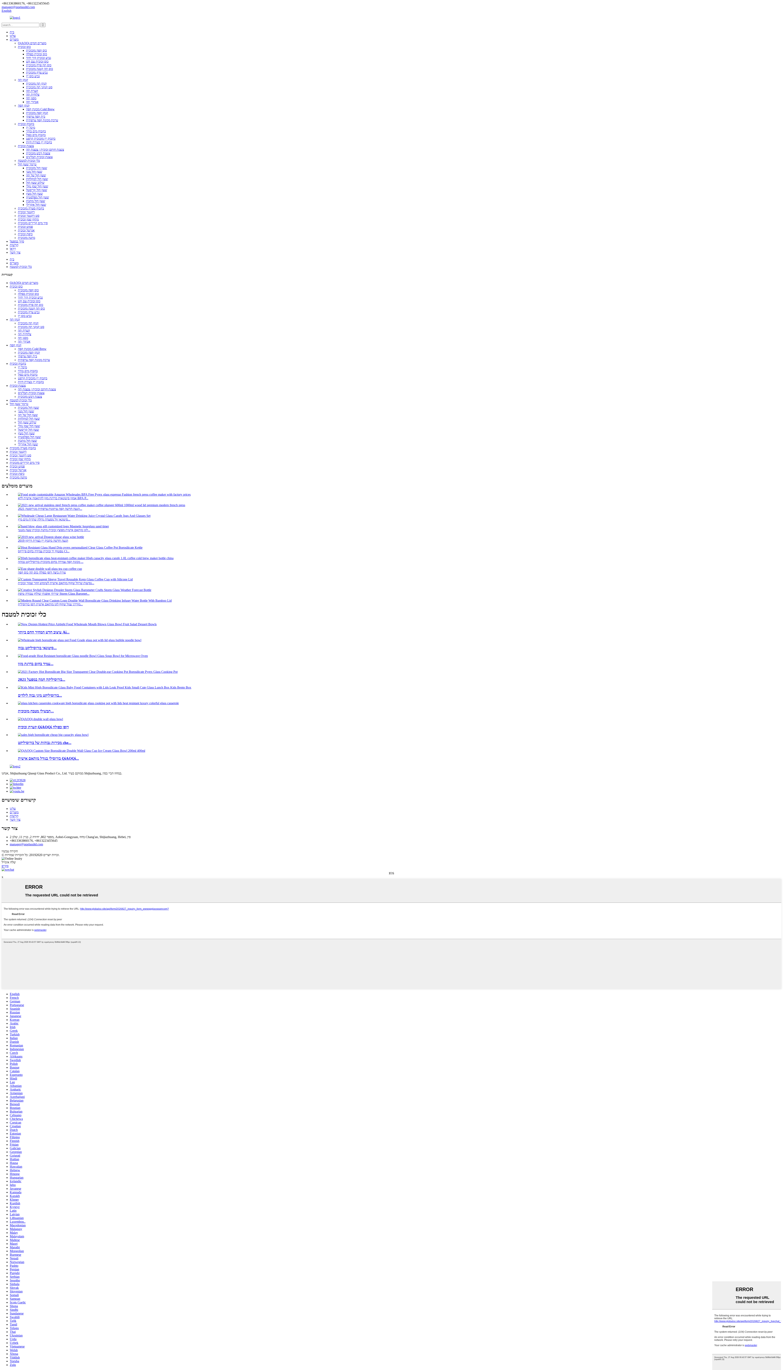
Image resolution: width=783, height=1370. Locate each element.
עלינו (13, 36)
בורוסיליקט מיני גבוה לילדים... (40, 695)
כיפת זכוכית (25, 234)
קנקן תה (23, 80)
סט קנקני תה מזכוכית (39, 87)
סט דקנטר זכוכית (28, 215)
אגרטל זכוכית (26, 230)
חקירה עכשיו (10, 851)
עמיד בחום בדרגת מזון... (35, 664)
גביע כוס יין (33, 76)
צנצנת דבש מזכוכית (38, 153)
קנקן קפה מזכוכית (37, 113)
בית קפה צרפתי (35, 116)
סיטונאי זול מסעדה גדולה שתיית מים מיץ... (44, 519)
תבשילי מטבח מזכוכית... (36, 711)
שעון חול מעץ (34, 193)
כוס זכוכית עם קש (37, 61)
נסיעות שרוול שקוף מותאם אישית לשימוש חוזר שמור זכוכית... (56, 583)
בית (12, 32)
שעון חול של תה (36, 175)
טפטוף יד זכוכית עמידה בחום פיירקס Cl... (44, 551)
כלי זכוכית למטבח (29, 160)
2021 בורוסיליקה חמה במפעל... (41, 679)
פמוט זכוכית (25, 226)
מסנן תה (31, 98)
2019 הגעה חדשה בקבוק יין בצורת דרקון (43, 540)
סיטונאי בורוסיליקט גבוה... (37, 648)
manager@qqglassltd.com (26, 844)
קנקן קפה (24, 105)
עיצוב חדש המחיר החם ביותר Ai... (44, 632)
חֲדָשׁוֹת (14, 245)
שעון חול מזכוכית (36, 168)
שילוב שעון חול (35, 182)
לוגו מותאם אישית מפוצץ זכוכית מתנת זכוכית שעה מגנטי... (54, 530)
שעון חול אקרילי (36, 204)
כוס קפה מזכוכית (36, 50)
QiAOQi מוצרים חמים (32, 43)
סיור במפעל (17, 241)
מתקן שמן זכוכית (28, 219)
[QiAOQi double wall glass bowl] (40, 719)
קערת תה (32, 91)
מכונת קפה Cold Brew (40, 109)
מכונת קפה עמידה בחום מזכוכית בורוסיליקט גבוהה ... (50, 562)
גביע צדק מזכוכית (37, 72)
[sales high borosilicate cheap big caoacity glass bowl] (53, 734)
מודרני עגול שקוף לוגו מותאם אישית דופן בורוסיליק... (50, 604)
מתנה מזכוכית (26, 237)
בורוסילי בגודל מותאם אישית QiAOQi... (48, 758)
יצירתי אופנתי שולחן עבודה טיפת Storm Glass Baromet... (54, 593)
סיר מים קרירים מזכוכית (33, 223)
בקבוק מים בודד (36, 131)
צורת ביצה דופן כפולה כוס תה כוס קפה (42, 572)
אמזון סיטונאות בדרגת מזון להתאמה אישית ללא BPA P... (53, 498)
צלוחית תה (32, 94)
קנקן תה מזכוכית (36, 83)
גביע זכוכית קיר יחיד (38, 58)
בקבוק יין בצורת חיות (39, 142)
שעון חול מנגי (34, 171)
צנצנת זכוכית (26, 146)
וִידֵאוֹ (13, 248)
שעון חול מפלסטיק (37, 197)
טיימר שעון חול (27, 164)
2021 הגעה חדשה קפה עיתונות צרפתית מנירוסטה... (50, 509)
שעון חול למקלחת (37, 179)
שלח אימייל (9, 862)
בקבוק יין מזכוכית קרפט (40, 138)
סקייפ (5, 866)
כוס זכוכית (24, 47)
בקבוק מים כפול (36, 135)
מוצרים (14, 39)
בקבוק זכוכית (26, 124)
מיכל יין (30, 127)
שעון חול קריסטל (36, 190)
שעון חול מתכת (35, 201)
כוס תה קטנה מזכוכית (39, 69)
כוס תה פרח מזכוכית (38, 65)
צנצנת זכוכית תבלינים (39, 157)
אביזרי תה (32, 102)
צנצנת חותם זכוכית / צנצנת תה (45, 149)
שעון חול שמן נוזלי (37, 186)
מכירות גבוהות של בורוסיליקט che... (44, 743)
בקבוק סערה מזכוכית (31, 208)
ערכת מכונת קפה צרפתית (42, 120)
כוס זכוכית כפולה (36, 54)
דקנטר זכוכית (26, 212)
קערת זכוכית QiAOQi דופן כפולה (43, 727)
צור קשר (15, 252)
